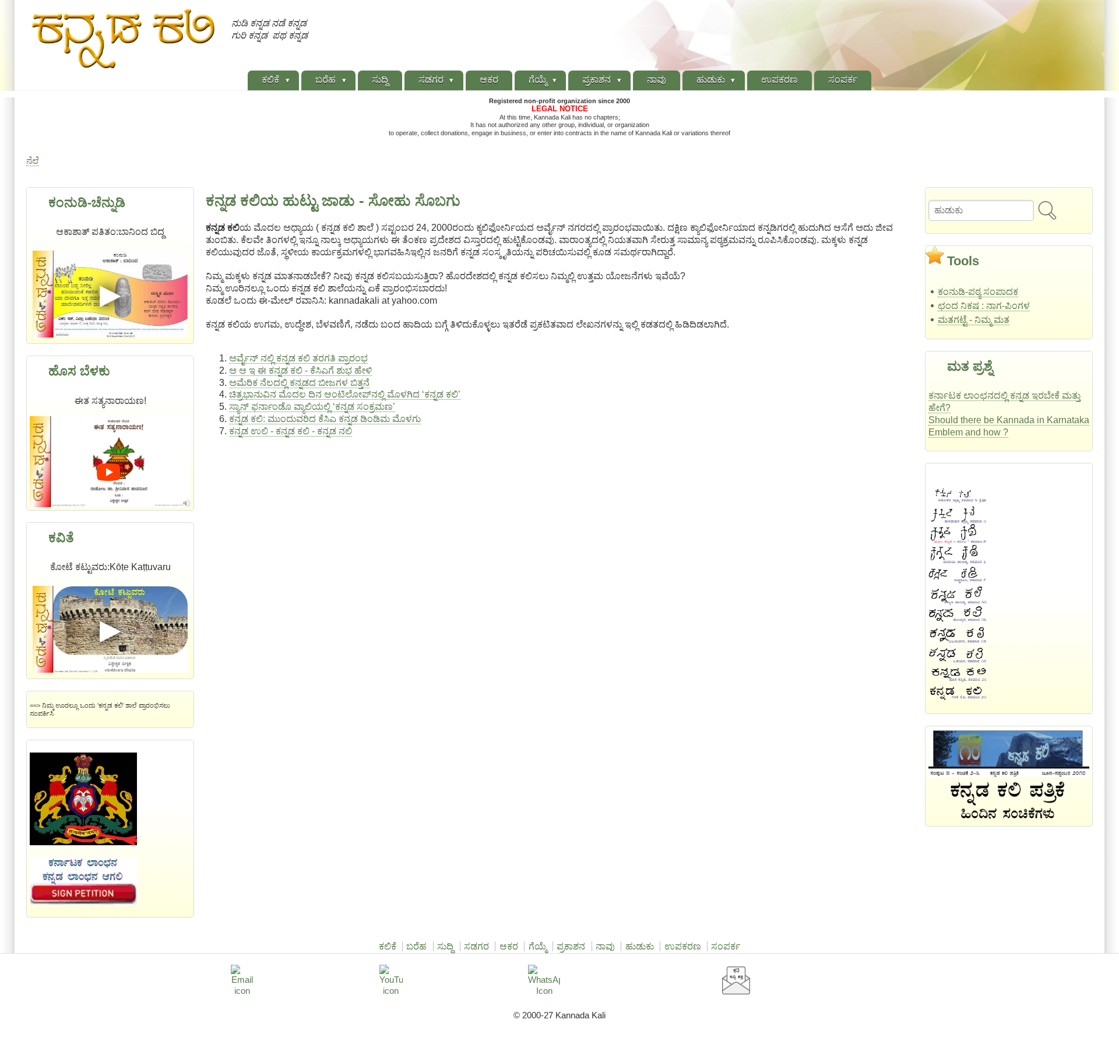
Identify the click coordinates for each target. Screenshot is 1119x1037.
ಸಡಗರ (476, 946)
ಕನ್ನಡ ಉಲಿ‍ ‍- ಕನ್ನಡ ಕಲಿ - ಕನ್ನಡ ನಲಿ (290, 431)
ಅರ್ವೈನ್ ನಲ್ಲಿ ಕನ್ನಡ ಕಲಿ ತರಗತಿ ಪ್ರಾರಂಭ (298, 358)
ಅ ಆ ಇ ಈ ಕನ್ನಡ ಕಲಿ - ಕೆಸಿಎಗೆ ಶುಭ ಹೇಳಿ (300, 370)
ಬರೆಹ (416, 946)
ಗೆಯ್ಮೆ (538, 946)
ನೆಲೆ (32, 161)
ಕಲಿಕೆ (387, 946)
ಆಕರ (508, 946)
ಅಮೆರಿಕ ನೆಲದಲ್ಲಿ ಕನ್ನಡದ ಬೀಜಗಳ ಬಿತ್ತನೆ (299, 383)
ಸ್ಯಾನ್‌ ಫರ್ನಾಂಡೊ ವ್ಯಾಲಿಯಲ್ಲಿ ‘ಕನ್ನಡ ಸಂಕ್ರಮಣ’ (312, 407)
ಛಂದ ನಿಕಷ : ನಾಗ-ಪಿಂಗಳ (984, 306)
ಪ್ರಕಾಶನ (571, 946)
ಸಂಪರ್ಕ (725, 946)
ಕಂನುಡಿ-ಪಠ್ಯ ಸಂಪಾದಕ (978, 292)
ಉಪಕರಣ (682, 946)
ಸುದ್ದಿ (445, 946)
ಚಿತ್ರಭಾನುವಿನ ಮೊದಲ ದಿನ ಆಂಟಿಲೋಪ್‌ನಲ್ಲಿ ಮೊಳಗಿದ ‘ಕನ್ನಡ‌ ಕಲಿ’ (344, 394)
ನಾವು (605, 946)
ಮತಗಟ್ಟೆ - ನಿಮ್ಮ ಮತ (973, 320)
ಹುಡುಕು (639, 946)
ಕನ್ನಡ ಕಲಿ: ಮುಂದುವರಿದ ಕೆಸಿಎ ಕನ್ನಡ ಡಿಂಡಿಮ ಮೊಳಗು (325, 419)
